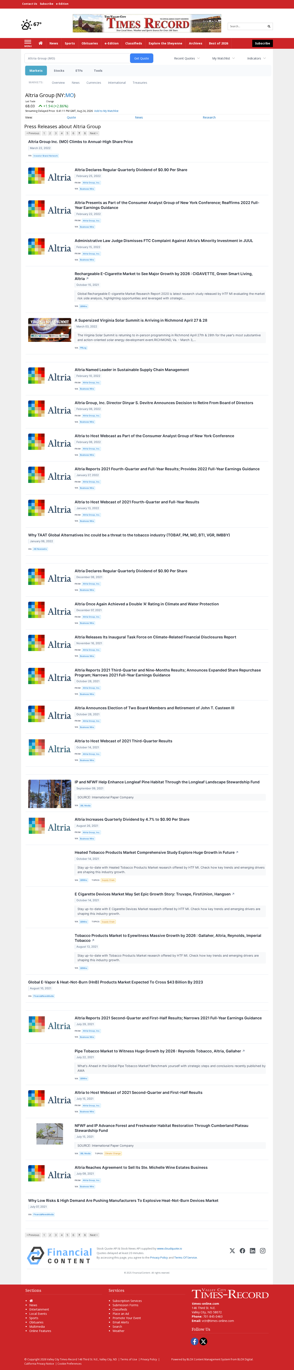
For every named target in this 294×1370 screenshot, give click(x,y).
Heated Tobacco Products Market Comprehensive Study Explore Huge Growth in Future (157, 852)
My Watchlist (221, 58)
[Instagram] (262, 1255)
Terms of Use (128, 1359)
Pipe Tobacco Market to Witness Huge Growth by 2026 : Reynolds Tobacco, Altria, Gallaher (160, 1051)
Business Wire (87, 189)
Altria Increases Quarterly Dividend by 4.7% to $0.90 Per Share (132, 819)
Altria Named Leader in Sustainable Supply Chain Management (132, 369)
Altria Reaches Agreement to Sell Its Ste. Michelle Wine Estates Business (141, 1167)
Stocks (59, 70)
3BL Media (85, 805)
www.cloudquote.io (169, 1248)
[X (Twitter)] (232, 1255)
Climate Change (113, 1153)
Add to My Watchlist (106, 111)
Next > (94, 133)
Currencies (94, 83)
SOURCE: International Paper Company (106, 797)
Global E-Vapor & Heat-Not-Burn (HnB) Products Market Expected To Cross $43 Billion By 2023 (115, 982)
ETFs (79, 70)
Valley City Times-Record (62, 1359)
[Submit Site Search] (269, 26)
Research (209, 117)
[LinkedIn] (252, 1255)
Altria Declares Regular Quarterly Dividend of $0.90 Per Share (131, 169)
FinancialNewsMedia (44, 996)
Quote (71, 117)
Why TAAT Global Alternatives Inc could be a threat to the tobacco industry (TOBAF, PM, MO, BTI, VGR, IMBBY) (129, 535)
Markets (36, 70)
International (117, 83)
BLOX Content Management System (208, 1359)
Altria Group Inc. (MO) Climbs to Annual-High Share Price (80, 141)
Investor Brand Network (46, 156)
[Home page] (147, 23)
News (76, 83)
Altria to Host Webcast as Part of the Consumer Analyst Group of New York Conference (154, 436)
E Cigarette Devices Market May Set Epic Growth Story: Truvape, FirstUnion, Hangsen (155, 894)
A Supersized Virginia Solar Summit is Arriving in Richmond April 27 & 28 (141, 320)
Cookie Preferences (69, 1363)
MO (69, 95)
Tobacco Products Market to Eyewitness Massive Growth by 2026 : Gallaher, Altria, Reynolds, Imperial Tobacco (168, 938)
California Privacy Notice (39, 1363)
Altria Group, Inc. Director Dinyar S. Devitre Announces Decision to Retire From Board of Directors (164, 402)
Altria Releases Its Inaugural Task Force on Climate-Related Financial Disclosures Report (155, 637)
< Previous (32, 133)
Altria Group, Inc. (91, 182)
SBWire (83, 306)
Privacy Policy (159, 1257)
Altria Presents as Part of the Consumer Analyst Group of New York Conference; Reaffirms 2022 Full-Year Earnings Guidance (167, 205)
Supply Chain (108, 880)
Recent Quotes (184, 58)
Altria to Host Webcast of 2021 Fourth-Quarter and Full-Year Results (137, 502)
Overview (58, 83)
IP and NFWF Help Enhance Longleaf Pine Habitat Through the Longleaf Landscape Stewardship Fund (167, 782)
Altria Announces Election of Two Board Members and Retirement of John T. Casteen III (154, 708)
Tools (98, 70)
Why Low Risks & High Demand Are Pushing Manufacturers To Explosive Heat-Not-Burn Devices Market (123, 1200)
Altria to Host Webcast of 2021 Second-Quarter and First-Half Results (139, 1092)
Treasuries (140, 83)
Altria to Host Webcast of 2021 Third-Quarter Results (123, 741)
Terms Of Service (185, 1257)
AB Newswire (40, 549)
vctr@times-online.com (218, 1321)
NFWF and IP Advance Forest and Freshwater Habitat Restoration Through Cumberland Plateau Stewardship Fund (161, 1128)
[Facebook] (242, 1255)
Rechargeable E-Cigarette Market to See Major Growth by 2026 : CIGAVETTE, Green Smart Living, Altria (164, 276)
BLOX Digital (245, 1359)
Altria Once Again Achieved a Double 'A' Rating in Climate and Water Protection (147, 604)
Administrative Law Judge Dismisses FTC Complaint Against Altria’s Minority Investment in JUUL (164, 240)
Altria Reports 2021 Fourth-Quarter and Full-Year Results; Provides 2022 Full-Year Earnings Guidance (167, 469)
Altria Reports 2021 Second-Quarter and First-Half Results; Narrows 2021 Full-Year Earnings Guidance (168, 1018)
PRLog (83, 348)
